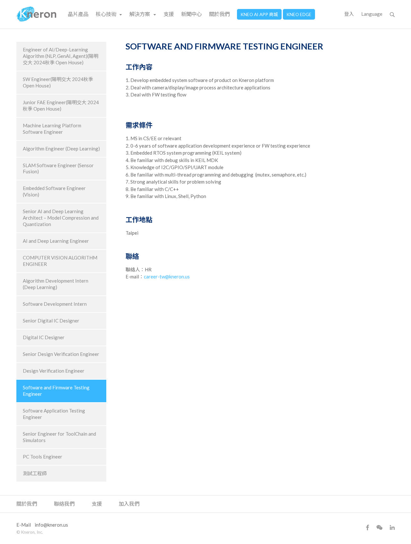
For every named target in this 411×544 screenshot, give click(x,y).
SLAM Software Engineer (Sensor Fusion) (58, 168)
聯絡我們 (64, 504)
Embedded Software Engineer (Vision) (54, 191)
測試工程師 (35, 473)
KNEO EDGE (298, 14)
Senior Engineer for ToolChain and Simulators (59, 437)
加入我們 (129, 504)
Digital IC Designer (44, 337)
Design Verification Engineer (53, 371)
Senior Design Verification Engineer (61, 354)
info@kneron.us (51, 525)
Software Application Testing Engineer (54, 414)
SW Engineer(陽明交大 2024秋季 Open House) (58, 82)
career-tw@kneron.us (167, 276)
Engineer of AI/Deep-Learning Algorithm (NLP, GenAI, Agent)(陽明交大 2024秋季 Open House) (60, 56)
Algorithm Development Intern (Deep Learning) (55, 284)
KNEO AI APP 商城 (259, 14)
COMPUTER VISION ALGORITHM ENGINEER (60, 261)
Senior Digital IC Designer (51, 320)
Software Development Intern (55, 304)
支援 (168, 14)
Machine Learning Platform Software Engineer (52, 128)
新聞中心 (191, 14)
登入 (349, 14)
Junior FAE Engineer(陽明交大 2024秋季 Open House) (61, 105)
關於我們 (219, 14)
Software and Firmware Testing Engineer (56, 391)
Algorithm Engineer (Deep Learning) (61, 148)
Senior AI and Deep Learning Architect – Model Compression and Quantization (61, 217)
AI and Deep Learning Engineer (56, 241)
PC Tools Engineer (42, 456)
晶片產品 (78, 14)
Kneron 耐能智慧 (36, 14)
